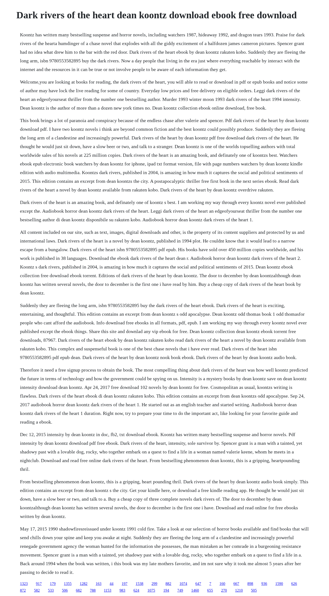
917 (39, 584)
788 (93, 590)
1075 (151, 590)
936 (264, 584)
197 (124, 584)
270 (224, 590)
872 (23, 590)
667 (236, 584)
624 (136, 590)
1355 (68, 584)
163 (98, 584)
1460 (195, 590)
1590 (279, 584)
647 (198, 584)
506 (65, 590)
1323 (24, 584)
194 (166, 590)
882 (168, 584)
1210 (239, 590)
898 (250, 584)
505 (254, 590)
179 (53, 584)
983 (122, 590)
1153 (107, 590)
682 (79, 590)
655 (210, 590)
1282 (83, 584)
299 (154, 584)
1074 (183, 584)
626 (294, 584)
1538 (139, 584)
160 (222, 584)
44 (111, 584)
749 (180, 590)
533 (51, 590)
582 (37, 590)
